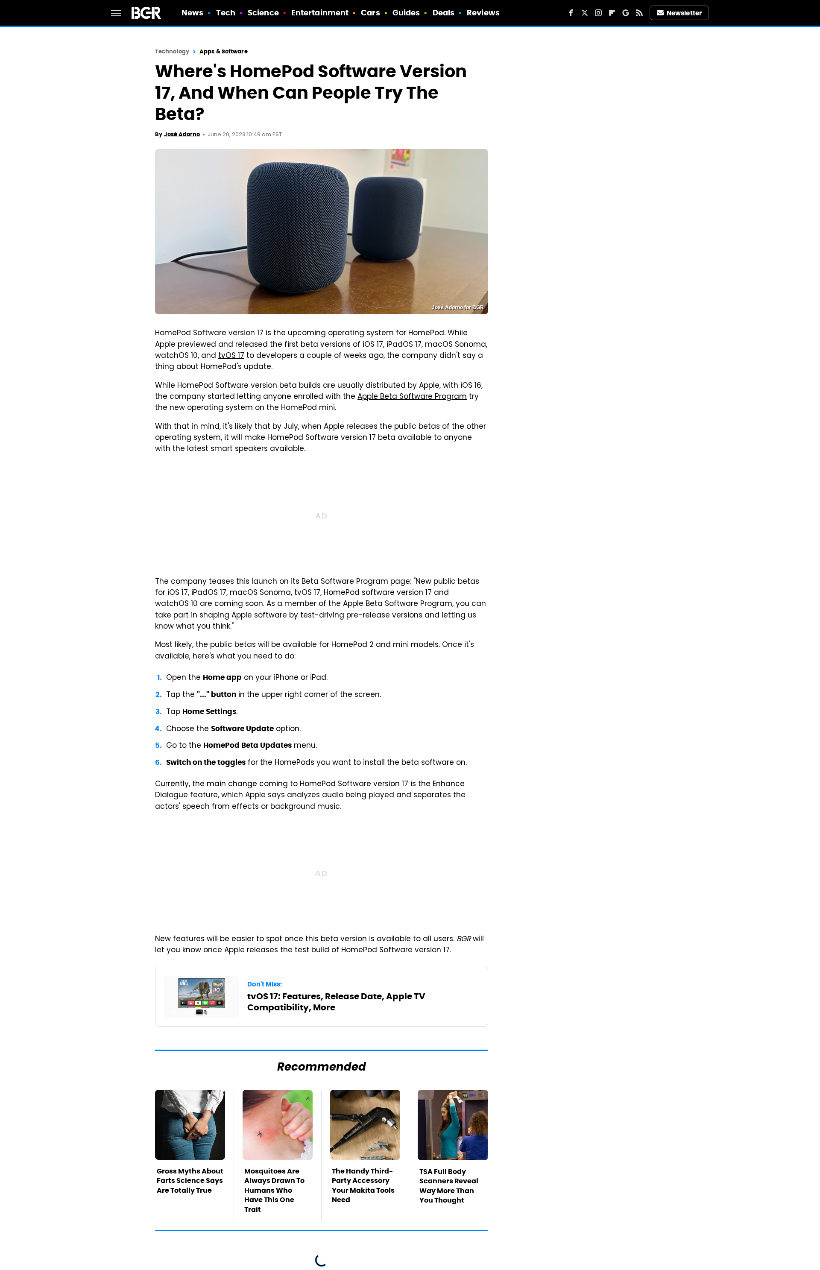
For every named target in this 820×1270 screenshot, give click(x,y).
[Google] (625, 12)
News (192, 13)
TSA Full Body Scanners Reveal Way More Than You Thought (448, 1186)
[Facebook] (571, 12)
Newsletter (684, 13)
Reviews (483, 13)
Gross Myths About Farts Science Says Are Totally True (190, 1181)
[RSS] (639, 12)
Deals (444, 13)
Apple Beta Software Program (412, 397)
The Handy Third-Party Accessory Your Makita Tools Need (363, 1185)
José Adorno (182, 134)
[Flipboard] (612, 12)
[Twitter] (584, 12)
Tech (225, 13)
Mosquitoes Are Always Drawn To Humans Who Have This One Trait (274, 1190)
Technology (172, 51)
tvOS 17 (231, 356)
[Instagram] (598, 12)
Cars (370, 13)
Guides (406, 13)
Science (263, 13)
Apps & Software (223, 51)
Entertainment (319, 13)
